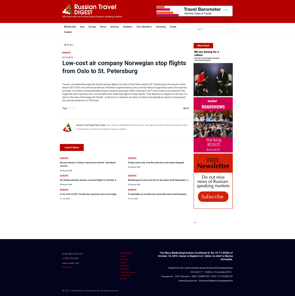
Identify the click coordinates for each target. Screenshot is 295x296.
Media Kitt (67, 267)
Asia (82, 26)
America (114, 26)
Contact (68, 32)
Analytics (127, 26)
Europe (92, 26)
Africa (103, 26)
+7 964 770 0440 (70, 258)
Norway (72, 108)
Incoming (161, 26)
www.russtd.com (70, 263)
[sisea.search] (229, 29)
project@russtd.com (72, 253)
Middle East (70, 26)
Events (173, 26)
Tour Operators (144, 26)
